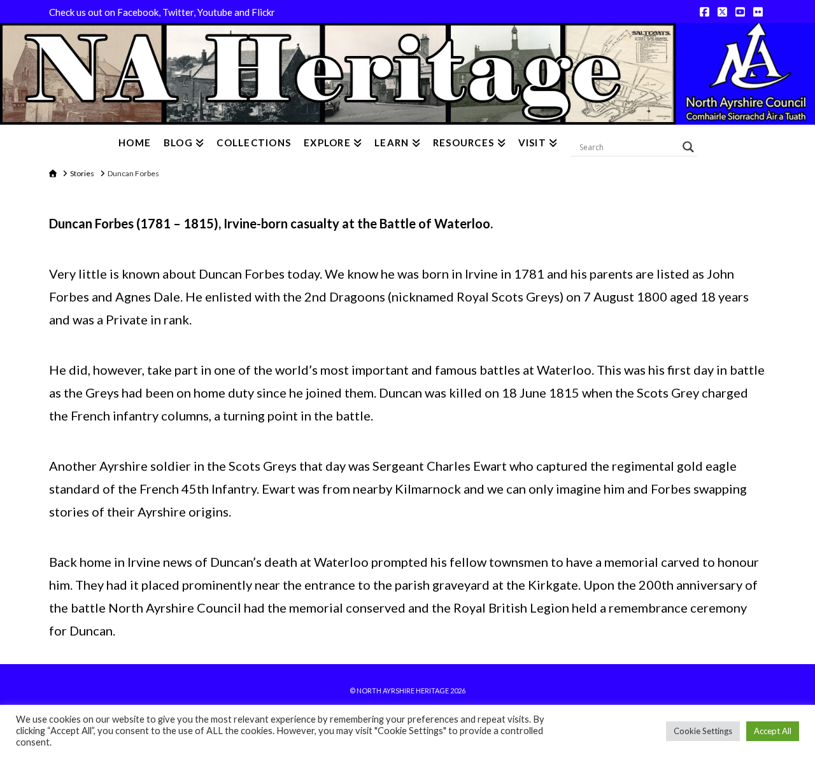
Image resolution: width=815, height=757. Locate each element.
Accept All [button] (772, 731)
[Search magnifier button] (688, 147)
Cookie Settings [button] (703, 731)
